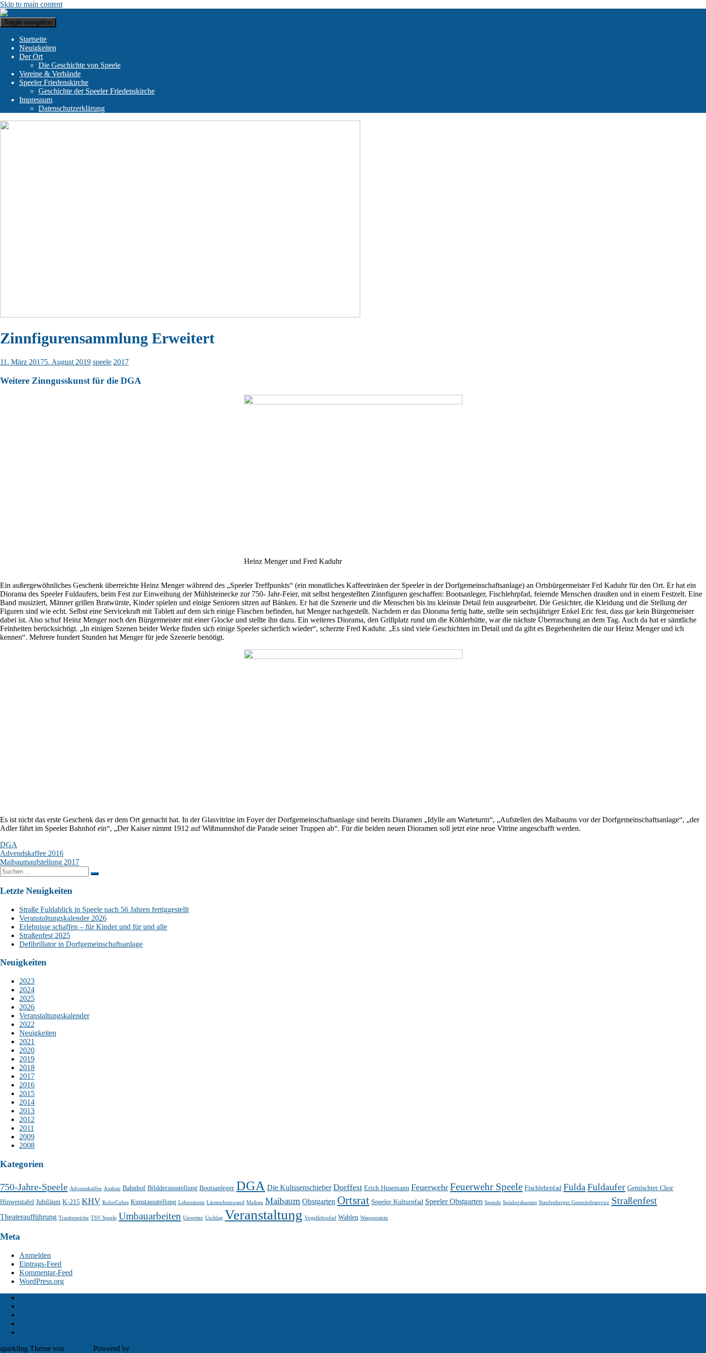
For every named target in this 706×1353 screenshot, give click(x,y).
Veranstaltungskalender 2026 (63, 918)
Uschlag (214, 1217)
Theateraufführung (28, 1217)
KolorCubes (115, 1202)
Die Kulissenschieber (299, 1187)
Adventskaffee (86, 1188)
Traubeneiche (74, 1217)
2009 (27, 1137)
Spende (493, 1202)
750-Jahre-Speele (34, 1187)
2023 (27, 981)
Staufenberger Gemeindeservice (574, 1202)
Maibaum (282, 1201)
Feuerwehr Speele (486, 1187)
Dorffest (347, 1187)
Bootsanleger (216, 1188)
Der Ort (31, 56)
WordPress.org (41, 1281)
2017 (121, 362)
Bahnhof (134, 1188)
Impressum (35, 100)
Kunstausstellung (153, 1202)
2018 (27, 1067)
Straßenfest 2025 (44, 935)
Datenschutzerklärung (71, 108)
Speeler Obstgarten (454, 1201)
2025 (27, 998)
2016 (27, 1085)
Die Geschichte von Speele (79, 65)
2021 (27, 1041)
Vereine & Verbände (50, 74)
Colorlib (78, 1348)
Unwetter (193, 1217)
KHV (91, 1201)
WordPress (148, 1348)
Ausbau (112, 1188)
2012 (27, 1119)
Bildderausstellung (172, 1188)
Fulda (574, 1187)
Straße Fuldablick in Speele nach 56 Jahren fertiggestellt (104, 909)
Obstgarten (318, 1201)
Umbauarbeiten (150, 1216)
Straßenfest (634, 1201)
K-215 (71, 1202)
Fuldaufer (606, 1187)
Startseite (33, 39)
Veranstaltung (264, 1214)
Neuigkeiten (37, 48)
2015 (27, 1093)
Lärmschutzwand (225, 1202)
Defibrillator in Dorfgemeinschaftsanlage (81, 944)
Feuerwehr (429, 1187)
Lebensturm (191, 1202)
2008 (27, 1145)
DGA (8, 845)
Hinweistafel (17, 1202)
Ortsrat (353, 1200)
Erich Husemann (386, 1188)
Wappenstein (374, 1217)
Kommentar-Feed (46, 1272)
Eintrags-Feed (40, 1264)
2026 (27, 1007)
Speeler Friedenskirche (53, 82)
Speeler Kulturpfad (397, 1202)
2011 (26, 1128)
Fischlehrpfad (542, 1188)
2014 (27, 1102)
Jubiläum (48, 1202)
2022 (27, 1024)
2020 (27, 1050)
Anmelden (35, 1255)
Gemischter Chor (650, 1188)
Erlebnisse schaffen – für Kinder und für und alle (93, 927)
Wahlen (348, 1217)
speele (102, 362)
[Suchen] (94, 873)
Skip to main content (31, 4)
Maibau (254, 1202)
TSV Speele (104, 1217)
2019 (27, 1059)
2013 (27, 1111)
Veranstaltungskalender (54, 1016)
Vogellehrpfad (320, 1217)
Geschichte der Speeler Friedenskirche (96, 91)
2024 (27, 990)
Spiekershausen (520, 1202)
